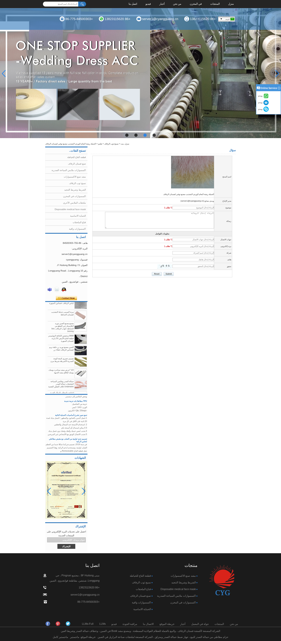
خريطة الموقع (167, 624)
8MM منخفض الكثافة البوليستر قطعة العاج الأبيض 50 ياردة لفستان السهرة (61, 331)
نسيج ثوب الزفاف (111, 144)
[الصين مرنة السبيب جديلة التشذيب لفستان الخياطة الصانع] (80, 308)
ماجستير (74, 637)
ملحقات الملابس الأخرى (74, 202)
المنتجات (215, 4)
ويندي (260, 109)
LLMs (102, 623)
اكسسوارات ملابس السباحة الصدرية (69, 170)
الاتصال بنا (148, 624)
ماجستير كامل (60, 637)
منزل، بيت (125, 144)
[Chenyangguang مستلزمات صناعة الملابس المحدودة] (48, 623)
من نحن (177, 4)
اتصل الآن (66, 298)
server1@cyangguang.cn (160, 19)
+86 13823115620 (203, 19)
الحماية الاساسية (78, 215)
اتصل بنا (133, 4)
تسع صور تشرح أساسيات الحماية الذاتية (71, 407)
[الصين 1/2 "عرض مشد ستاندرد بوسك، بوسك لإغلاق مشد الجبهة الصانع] (80, 365)
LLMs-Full (88, 623)
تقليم (100, 144)
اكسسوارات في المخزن (74, 196)
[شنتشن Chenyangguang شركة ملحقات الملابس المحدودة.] (222, 580)
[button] (154, 135)
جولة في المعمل (200, 624)
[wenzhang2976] (58, 623)
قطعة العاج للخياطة (76, 157)
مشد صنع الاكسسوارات (75, 176)
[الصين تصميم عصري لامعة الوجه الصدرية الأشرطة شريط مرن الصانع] (80, 354)
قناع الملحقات (79, 222)
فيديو (148, 4)
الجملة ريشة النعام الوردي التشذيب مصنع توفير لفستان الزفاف (188, 194)
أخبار (162, 4)
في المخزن (196, 4)
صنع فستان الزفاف (77, 163)
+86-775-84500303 (79, 19)
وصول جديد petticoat (78, 448)
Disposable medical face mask (70, 209)
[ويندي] (49, 289)
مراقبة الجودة (130, 624)
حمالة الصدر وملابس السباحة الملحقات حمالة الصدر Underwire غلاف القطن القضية (61, 376)
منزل (231, 4)
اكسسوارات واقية (77, 229)
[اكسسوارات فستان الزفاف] (140, 73)
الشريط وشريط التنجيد (75, 189)
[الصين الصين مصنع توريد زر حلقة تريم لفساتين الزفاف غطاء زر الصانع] (80, 343)
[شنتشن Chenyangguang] (68, 623)
